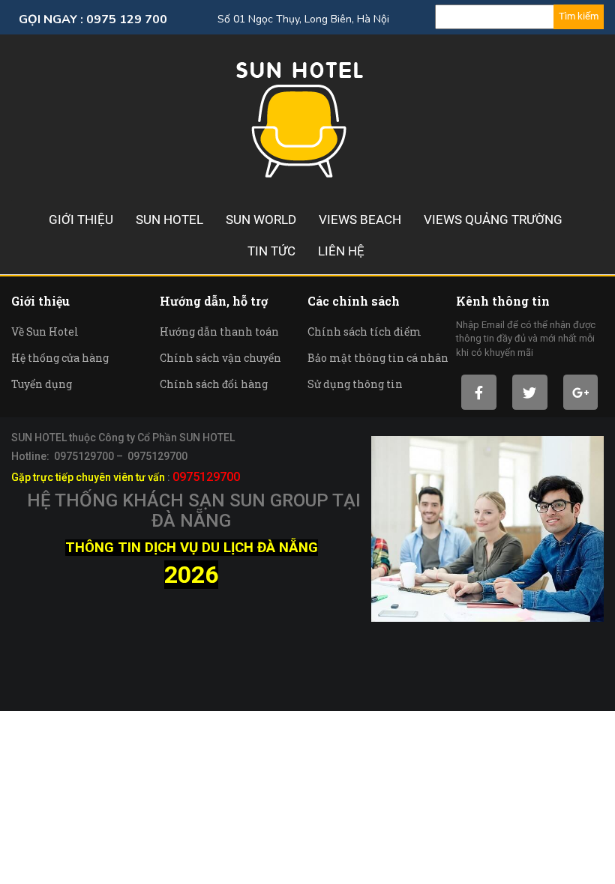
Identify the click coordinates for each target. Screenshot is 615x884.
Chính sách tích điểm (365, 331)
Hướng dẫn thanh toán (219, 331)
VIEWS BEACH (360, 219)
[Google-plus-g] (580, 392)
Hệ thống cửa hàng (60, 358)
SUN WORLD (261, 219)
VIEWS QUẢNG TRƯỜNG (493, 219)
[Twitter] (530, 392)
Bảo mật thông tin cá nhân (378, 358)
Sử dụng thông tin (355, 384)
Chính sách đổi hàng (214, 384)
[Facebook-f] (478, 392)
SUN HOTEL (169, 219)
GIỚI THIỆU (81, 219)
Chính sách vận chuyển (220, 358)
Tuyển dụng (41, 384)
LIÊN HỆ (341, 250)
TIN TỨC (272, 250)
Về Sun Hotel (45, 331)
